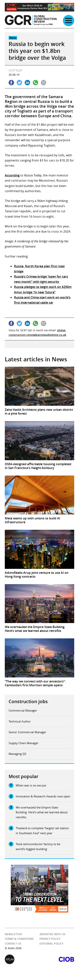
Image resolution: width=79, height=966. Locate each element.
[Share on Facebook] (11, 82)
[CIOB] (57, 959)
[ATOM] (22, 959)
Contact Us (13, 943)
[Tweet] (19, 82)
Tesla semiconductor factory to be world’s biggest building (38, 846)
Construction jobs (28, 701)
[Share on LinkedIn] (27, 82)
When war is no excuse (31, 785)
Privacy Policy (50, 939)
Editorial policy (51, 943)
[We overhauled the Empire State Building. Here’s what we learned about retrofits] (39, 603)
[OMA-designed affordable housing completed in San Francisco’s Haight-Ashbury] (39, 440)
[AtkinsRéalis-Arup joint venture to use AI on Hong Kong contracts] (39, 549)
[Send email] (43, 82)
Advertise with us (52, 934)
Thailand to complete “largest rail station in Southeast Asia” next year (42, 830)
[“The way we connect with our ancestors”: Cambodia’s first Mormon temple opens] (39, 657)
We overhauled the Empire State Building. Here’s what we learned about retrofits (41, 812)
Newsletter (13, 934)
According (12, 175)
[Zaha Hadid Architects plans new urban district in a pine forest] (39, 386)
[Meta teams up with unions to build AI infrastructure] (39, 495)
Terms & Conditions (19, 939)
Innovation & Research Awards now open (43, 796)
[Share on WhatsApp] (35, 82)
